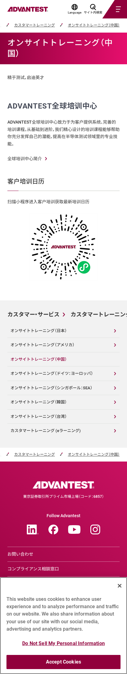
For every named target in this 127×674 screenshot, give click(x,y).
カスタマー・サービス (33, 314)
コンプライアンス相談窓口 (33, 568)
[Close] (119, 586)
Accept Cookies (63, 662)
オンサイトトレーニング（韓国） (38, 402)
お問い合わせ (20, 554)
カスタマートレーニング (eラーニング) (45, 430)
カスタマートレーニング (34, 25)
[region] (63, 625)
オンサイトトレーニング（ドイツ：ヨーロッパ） (51, 373)
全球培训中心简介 (24, 158)
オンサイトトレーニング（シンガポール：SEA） (51, 388)
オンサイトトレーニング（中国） (94, 25)
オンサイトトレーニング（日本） (38, 330)
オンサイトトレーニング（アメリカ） (42, 345)
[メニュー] (107, 9)
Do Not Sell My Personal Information (63, 643)
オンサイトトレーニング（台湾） (38, 416)
